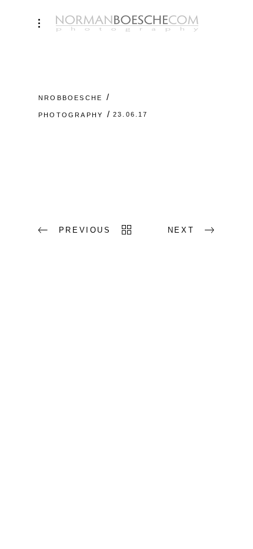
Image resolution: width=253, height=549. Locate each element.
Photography (70, 114)
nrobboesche (70, 97)
